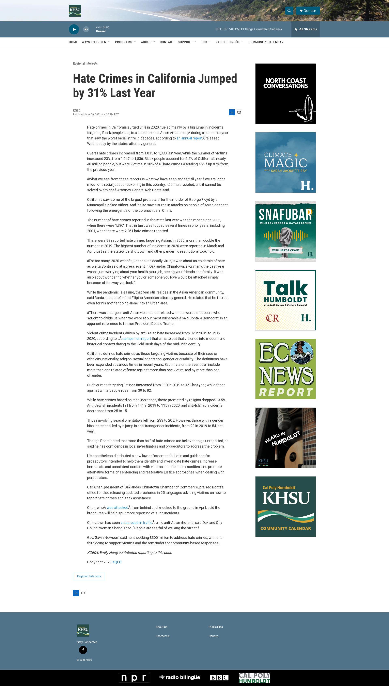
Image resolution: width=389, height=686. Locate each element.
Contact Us (163, 636)
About (146, 42)
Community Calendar (265, 42)
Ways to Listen (94, 42)
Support (185, 42)
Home (73, 42)
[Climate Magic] (285, 162)
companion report (136, 338)
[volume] (86, 29)
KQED (116, 562)
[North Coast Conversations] (285, 94)
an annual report (189, 138)
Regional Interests (85, 63)
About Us (161, 627)
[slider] (92, 29)
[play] (74, 29)
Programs (123, 42)
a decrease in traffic (136, 522)
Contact (167, 42)
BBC (204, 42)
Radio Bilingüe (228, 42)
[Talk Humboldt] (285, 300)
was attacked (117, 507)
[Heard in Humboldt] (285, 438)
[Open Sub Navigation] (109, 42)
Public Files (216, 627)
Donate (310, 11)
